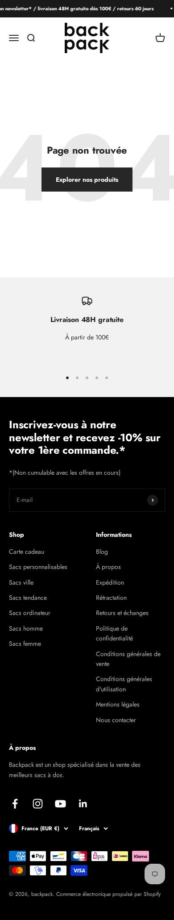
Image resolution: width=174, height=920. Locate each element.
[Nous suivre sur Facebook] (15, 804)
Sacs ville (21, 582)
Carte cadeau (26, 551)
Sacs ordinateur (29, 612)
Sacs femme (25, 643)
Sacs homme (26, 628)
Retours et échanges (122, 612)
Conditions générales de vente (128, 658)
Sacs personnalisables (38, 566)
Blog (102, 551)
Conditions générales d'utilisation (124, 683)
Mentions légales (118, 704)
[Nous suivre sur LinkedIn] (83, 804)
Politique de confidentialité (114, 633)
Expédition (110, 582)
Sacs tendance (28, 597)
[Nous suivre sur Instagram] (38, 804)
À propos (108, 566)
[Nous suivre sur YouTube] (60, 804)
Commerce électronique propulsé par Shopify (108, 894)
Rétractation (111, 597)
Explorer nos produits (87, 179)
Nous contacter (116, 719)
